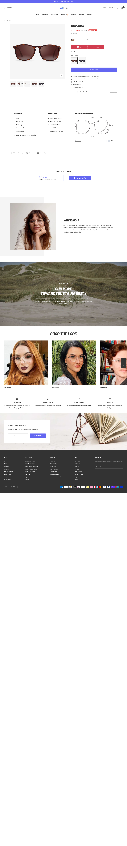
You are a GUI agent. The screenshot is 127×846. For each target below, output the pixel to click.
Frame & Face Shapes (30, 463)
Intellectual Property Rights (56, 477)
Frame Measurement (30, 461)
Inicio (5, 20)
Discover (89, 14)
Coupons (77, 477)
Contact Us (77, 463)
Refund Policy (53, 466)
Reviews (76, 479)
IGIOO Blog (77, 466)
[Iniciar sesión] (118, 8)
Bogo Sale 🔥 (64, 14)
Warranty (31, 153)
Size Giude (27, 474)
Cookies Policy (53, 463)
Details (12, 101)
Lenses (37, 101)
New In (37, 14)
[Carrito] (122, 8)
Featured (73, 14)
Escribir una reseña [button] (80, 178)
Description (24, 101)
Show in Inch (78, 141)
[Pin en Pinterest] (80, 92)
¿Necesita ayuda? (113, 92)
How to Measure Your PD (31, 469)
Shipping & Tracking (17, 153)
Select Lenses (94, 70)
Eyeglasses (45, 14)
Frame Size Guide (31, 135)
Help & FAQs (28, 477)
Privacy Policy (53, 461)
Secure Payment (44, 153)
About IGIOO (78, 461)
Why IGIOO (77, 469)
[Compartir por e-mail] (86, 91)
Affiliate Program (79, 474)
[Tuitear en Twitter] (83, 92)
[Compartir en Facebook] (77, 92)
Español (111, 7)
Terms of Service (54, 471)
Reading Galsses (8, 474)
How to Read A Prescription (31, 466)
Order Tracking (78, 471)
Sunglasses (54, 14)
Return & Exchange (51, 101)
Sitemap (27, 479)
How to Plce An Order (30, 471)
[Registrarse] (120, 466)
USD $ (104, 7)
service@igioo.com (110, 408)
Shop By (81, 14)
